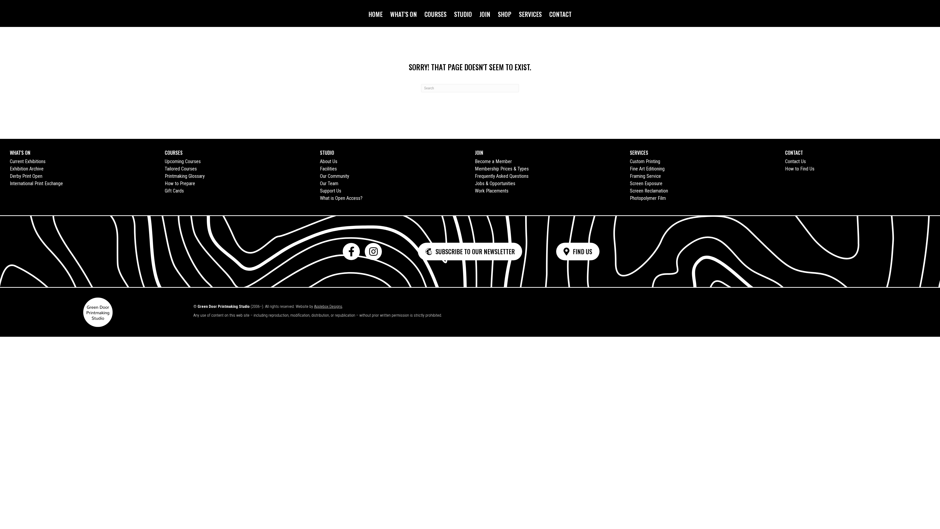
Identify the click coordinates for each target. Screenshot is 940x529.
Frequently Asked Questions (502, 176)
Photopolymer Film (648, 198)
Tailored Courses (181, 169)
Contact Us (795, 161)
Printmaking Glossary (185, 176)
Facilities (328, 169)
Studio (463, 14)
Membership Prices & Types (502, 169)
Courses (435, 14)
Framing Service (645, 176)
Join (485, 14)
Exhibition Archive (27, 169)
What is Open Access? (341, 198)
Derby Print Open (26, 176)
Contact (560, 14)
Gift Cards (174, 191)
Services (530, 14)
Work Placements (491, 191)
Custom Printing (645, 161)
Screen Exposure (646, 183)
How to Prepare (180, 183)
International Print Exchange (36, 183)
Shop (504, 14)
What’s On (403, 14)
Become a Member (493, 161)
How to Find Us (799, 169)
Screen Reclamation (649, 191)
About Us (328, 161)
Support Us (330, 191)
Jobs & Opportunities (495, 183)
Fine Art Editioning (647, 169)
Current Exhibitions (28, 161)
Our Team (329, 183)
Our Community (334, 176)
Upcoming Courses (183, 161)
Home (375, 14)
